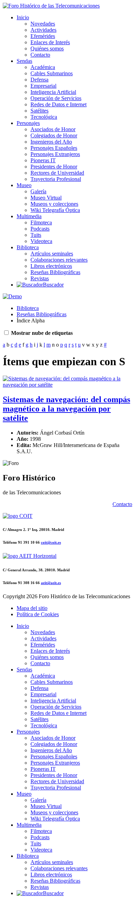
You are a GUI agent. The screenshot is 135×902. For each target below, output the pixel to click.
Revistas (39, 278)
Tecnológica (43, 117)
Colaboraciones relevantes (59, 260)
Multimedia (29, 216)
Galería (38, 191)
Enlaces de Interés (50, 42)
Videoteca (41, 241)
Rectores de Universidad (57, 173)
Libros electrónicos (51, 266)
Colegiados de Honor (53, 135)
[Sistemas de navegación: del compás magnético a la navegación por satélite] (67, 385)
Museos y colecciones (54, 204)
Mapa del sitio (32, 608)
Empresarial (43, 86)
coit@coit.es (51, 542)
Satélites (39, 111)
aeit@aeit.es (51, 583)
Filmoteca (41, 222)
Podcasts (40, 229)
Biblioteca (28, 247)
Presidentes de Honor (53, 166)
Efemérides (42, 36)
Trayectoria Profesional (55, 179)
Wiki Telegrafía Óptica (55, 210)
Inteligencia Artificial (53, 92)
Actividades (43, 30)
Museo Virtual (46, 198)
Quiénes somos (47, 48)
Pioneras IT (43, 160)
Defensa (39, 80)
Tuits (35, 235)
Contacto (40, 55)
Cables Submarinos (51, 73)
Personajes (28, 123)
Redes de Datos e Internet (58, 104)
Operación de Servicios (55, 98)
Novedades (42, 24)
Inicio (23, 17)
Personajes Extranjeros (55, 154)
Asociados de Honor (52, 129)
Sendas (24, 61)
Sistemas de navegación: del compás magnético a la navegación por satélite (66, 409)
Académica (42, 67)
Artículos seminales (51, 253)
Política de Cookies (38, 614)
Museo (24, 185)
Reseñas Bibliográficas (55, 272)
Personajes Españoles (53, 148)
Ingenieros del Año (51, 142)
